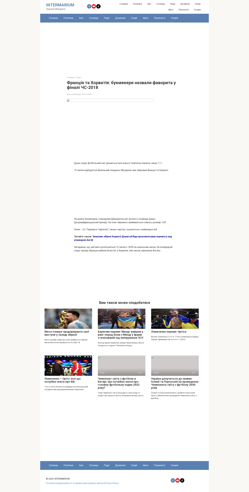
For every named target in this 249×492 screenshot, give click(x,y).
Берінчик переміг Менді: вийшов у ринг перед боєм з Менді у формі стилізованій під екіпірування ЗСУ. (121, 334)
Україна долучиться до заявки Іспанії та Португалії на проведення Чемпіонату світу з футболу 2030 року (174, 383)
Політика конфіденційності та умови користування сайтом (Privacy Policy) (82, 483)
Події (172, 4)
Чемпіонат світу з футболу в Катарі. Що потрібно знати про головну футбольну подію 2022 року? (118, 383)
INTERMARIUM (60, 5)
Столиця (160, 4)
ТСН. (160, 163)
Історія (197, 9)
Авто (170, 9)
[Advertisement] (124, 47)
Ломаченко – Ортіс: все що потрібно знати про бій (63, 380)
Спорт (198, 4)
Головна (123, 4)
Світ (149, 4)
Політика (137, 4)
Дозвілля (185, 4)
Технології (184, 9)
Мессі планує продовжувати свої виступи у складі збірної (67, 333)
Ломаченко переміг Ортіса (168, 331)
